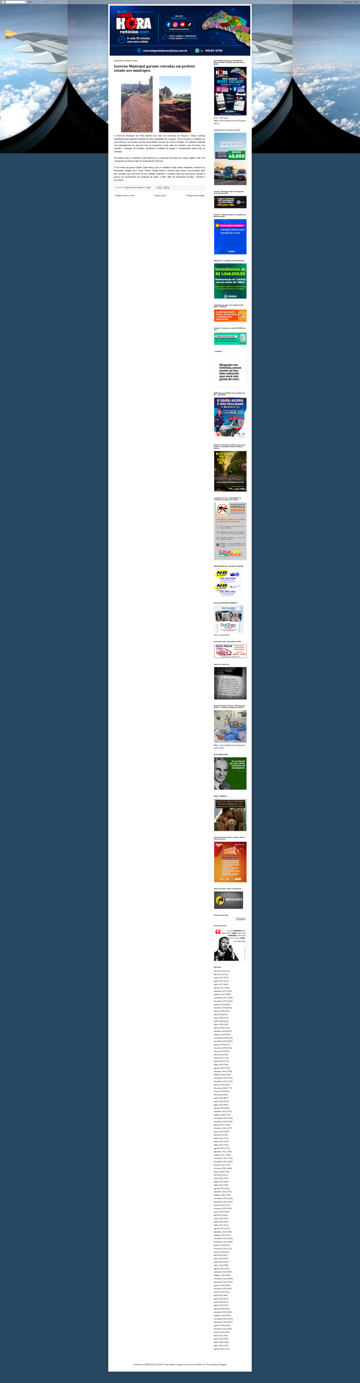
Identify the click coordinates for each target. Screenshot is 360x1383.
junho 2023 (219, 1222)
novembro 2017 (221, 998)
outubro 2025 (219, 1316)
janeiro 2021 (219, 1125)
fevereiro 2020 (220, 1088)
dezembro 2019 (220, 1081)
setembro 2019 (220, 1071)
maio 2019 (218, 1058)
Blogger (222, 1365)
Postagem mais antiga (195, 196)
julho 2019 (218, 1065)
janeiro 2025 (219, 1285)
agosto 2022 (219, 1189)
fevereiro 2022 (220, 1168)
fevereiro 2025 (220, 1289)
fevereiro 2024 (220, 1249)
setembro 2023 (220, 1232)
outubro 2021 (219, 1155)
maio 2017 (218, 978)
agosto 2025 (219, 1309)
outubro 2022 (219, 1195)
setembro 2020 (220, 1112)
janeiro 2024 (219, 1245)
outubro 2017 (219, 994)
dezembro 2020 (220, 1122)
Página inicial (160, 196)
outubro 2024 (219, 1275)
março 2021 (219, 1132)
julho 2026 (218, 1346)
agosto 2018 (219, 1028)
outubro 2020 (219, 1115)
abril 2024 (218, 1255)
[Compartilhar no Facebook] (165, 187)
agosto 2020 (219, 1108)
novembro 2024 (221, 1279)
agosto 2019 (219, 1068)
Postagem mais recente (124, 196)
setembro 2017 (220, 991)
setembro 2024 (220, 1272)
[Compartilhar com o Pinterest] (168, 187)
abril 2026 (218, 1336)
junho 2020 (219, 1102)
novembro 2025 (221, 1319)
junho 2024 (219, 1262)
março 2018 (219, 1011)
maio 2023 (218, 1219)
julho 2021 (218, 1145)
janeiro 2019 (219, 1045)
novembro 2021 (221, 1158)
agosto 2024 (219, 1269)
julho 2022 (218, 1185)
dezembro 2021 (220, 1162)
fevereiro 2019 (220, 1048)
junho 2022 (219, 1182)
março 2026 (219, 1332)
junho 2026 (219, 1342)
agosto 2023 (219, 1229)
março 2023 (219, 1212)
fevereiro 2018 (220, 1008)
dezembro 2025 (220, 1322)
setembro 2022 (220, 1192)
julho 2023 (218, 1225)
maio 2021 (218, 1138)
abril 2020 (218, 1095)
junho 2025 (219, 1302)
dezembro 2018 (220, 1041)
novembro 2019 (221, 1078)
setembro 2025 (220, 1312)
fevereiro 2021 (220, 1128)
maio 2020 (218, 1098)
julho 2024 (218, 1265)
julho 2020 (218, 1105)
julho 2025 (218, 1305)
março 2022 (219, 1172)
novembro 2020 (221, 1118)
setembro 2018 (220, 1031)
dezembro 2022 (220, 1202)
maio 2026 (218, 1339)
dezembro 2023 (220, 1242)
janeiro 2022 (219, 1165)
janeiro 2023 (219, 1205)
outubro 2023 (219, 1235)
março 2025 (219, 1292)
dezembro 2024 (220, 1282)
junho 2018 (219, 1021)
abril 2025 (218, 1295)
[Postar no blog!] (160, 187)
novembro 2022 (221, 1198)
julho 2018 (218, 1025)
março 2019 (219, 1051)
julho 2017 (218, 985)
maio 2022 (218, 1178)
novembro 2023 (221, 1239)
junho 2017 (219, 981)
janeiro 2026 (219, 1326)
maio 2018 (218, 1018)
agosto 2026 (219, 1349)
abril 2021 (218, 1135)
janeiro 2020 (219, 1085)
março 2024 (219, 1252)
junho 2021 (219, 1142)
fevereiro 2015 (220, 971)
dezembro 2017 (220, 1001)
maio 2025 (218, 1299)
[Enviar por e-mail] (157, 187)
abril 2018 (218, 1015)
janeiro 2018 (219, 1005)
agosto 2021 (219, 1148)
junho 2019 (219, 1061)
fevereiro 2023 (220, 1208)
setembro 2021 (220, 1152)
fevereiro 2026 (220, 1329)
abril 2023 (218, 1215)
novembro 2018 (221, 1038)
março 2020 (219, 1091)
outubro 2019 (219, 1075)
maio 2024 (218, 1259)
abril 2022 (218, 1175)
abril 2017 (218, 975)
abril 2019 (218, 1055)
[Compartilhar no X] (162, 187)
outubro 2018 (219, 1035)
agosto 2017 (219, 988)
